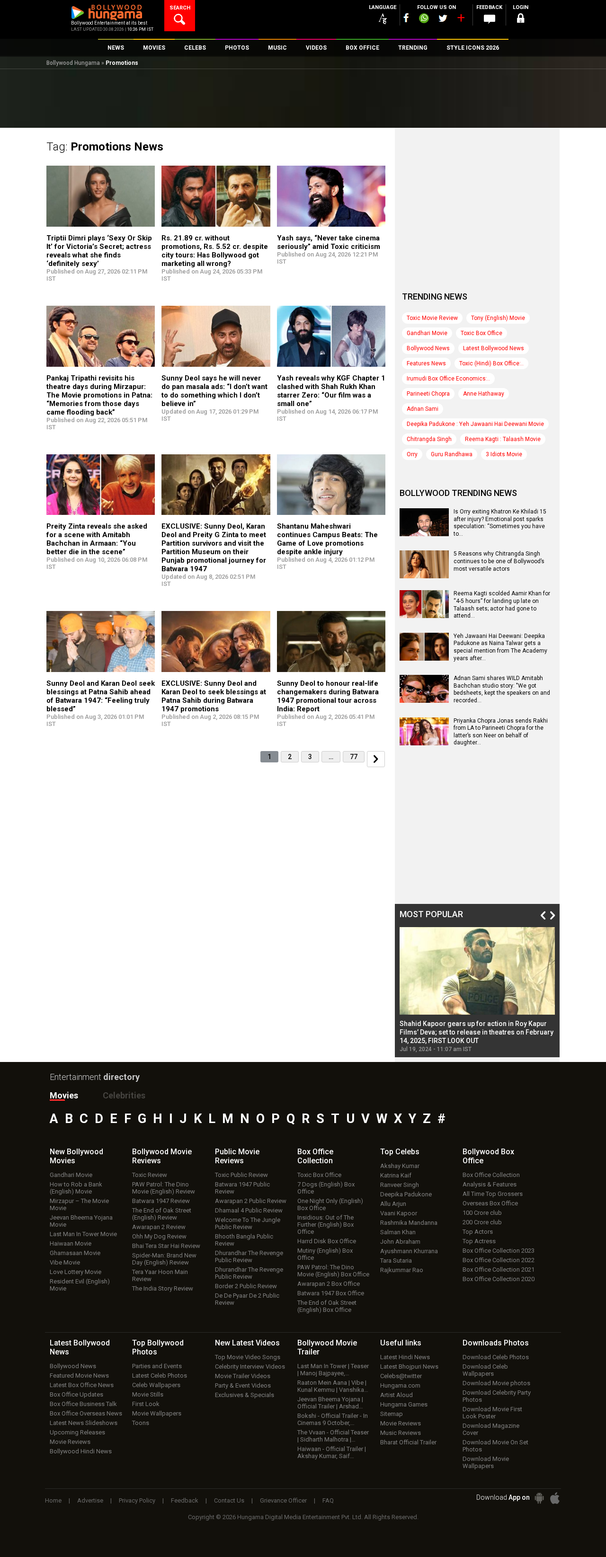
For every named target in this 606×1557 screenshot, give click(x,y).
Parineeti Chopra (428, 393)
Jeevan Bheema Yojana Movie (81, 1221)
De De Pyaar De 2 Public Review (247, 1299)
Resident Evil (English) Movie (80, 1285)
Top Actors (478, 1231)
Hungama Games (404, 1404)
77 (353, 757)
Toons (140, 1422)
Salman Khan (398, 1232)
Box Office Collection (491, 1174)
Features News (426, 363)
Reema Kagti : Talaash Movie (503, 439)
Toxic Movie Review (432, 318)
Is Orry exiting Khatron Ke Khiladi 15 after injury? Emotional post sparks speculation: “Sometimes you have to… (500, 522)
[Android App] (539, 1498)
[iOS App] (555, 1498)
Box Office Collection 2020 (499, 1279)
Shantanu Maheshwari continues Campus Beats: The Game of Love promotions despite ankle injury (327, 539)
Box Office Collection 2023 (499, 1250)
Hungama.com (400, 1385)
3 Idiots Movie (504, 454)
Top (399, 1151)
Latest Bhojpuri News (409, 1366)
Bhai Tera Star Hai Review (166, 1245)
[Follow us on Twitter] (442, 18)
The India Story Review (162, 1288)
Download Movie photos (496, 1383)
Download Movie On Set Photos (495, 1446)
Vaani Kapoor (398, 1213)
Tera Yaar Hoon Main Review (160, 1275)
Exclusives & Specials (244, 1394)
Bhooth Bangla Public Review (244, 1240)
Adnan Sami (422, 409)
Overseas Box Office (490, 1203)
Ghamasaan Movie (75, 1252)
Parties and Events (157, 1366)
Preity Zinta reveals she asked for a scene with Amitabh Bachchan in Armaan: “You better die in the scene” (96, 539)
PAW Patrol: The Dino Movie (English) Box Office (333, 1271)
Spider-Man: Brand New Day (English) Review (164, 1259)
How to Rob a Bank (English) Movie (76, 1188)
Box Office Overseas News (86, 1413)
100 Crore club (482, 1212)
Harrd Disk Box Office (326, 1241)
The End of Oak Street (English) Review (161, 1214)
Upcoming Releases (77, 1432)
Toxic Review (149, 1174)
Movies (64, 1095)
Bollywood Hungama (73, 63)
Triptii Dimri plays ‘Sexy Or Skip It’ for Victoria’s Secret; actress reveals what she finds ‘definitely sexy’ (99, 251)
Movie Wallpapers (156, 1413)
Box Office (315, 1156)
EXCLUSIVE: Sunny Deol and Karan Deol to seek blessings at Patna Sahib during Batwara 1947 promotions (213, 696)
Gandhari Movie (427, 333)
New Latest (247, 1342)
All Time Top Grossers (493, 1193)
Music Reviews (400, 1432)
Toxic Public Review (241, 1174)
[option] (477, 990)
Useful (400, 1342)
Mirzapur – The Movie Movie (79, 1204)
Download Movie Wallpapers (486, 1462)
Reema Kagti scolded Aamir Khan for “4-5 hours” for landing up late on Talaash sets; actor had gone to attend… (502, 604)
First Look (146, 1403)
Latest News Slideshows (83, 1422)
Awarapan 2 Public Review (250, 1200)
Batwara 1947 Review (161, 1200)
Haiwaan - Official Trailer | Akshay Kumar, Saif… (331, 1452)
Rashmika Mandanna (408, 1222)
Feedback (184, 1500)
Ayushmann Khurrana (409, 1251)
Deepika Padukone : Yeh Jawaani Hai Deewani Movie (475, 424)
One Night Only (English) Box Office (330, 1204)
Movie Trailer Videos (242, 1376)
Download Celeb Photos (496, 1357)
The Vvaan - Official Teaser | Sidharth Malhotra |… (333, 1436)
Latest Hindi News (405, 1357)
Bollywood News (428, 348)
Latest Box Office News (82, 1385)
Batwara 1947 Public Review (242, 1188)
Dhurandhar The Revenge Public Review (249, 1256)
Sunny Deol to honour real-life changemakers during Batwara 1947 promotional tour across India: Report (328, 696)
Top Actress (479, 1241)
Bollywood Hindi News (81, 1451)
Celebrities (124, 1095)
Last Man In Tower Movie (83, 1234)
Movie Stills (147, 1394)
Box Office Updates (76, 1394)
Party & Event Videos (243, 1385)
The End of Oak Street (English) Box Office (326, 1306)
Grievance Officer (283, 1500)
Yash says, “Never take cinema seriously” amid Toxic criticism (328, 242)
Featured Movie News (79, 1375)
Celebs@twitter (401, 1376)
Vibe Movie (65, 1262)
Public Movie (237, 1156)
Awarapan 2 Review (159, 1226)
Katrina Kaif (395, 1175)
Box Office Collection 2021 (499, 1269)
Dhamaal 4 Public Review (249, 1210)
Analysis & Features (490, 1184)
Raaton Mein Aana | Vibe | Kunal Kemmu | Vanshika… (332, 1386)
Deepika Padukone (406, 1194)
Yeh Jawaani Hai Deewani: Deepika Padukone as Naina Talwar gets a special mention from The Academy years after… (500, 647)
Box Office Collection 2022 (499, 1260)
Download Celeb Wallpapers (485, 1370)
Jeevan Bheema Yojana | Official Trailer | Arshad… (330, 1403)
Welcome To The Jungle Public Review (247, 1223)
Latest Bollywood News (493, 348)
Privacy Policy (137, 1500)
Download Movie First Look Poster (492, 1413)
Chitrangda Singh (429, 439)
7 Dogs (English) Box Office (326, 1188)
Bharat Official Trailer (408, 1442)
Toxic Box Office (481, 333)
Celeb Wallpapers (156, 1385)
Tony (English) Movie (498, 318)
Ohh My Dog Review (159, 1236)
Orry (412, 454)
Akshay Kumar (399, 1165)
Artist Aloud (396, 1394)
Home (53, 1500)
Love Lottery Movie (75, 1271)
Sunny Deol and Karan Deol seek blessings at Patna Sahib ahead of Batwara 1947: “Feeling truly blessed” (100, 696)
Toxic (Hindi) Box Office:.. (491, 363)
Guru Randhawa (451, 454)
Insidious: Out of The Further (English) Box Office (325, 1224)
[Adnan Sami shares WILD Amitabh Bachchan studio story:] (424, 699)
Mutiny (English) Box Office (325, 1254)
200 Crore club (482, 1222)
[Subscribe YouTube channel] (460, 20)
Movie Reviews (70, 1441)
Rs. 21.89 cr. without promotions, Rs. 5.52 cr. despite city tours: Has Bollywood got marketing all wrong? (214, 251)
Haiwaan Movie (70, 1243)
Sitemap (391, 1413)
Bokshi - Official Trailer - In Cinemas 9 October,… (332, 1419)
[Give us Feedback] (489, 19)
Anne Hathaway (483, 393)
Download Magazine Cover (491, 1429)
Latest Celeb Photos (159, 1375)
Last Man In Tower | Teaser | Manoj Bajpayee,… (333, 1369)
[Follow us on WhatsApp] (424, 19)
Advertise (90, 1500)
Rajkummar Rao (401, 1270)
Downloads (496, 1342)
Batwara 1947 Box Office (330, 1293)
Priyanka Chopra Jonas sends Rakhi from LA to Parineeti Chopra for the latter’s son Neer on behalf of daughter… (501, 731)
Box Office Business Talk (83, 1403)
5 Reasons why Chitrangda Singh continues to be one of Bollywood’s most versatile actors (499, 561)
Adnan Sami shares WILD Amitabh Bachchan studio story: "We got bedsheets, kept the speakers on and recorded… (502, 689)
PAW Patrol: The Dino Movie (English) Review (163, 1188)
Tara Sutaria (396, 1260)
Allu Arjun (393, 1203)
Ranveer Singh (399, 1184)
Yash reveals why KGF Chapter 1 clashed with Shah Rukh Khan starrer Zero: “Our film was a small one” (331, 391)
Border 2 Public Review (246, 1286)
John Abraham (400, 1241)
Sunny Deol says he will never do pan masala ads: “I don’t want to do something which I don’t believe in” (214, 391)
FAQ (328, 1500)
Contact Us (229, 1500)
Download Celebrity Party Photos (497, 1396)
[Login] (520, 20)
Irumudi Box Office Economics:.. (448, 378)
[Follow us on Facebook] (406, 17)
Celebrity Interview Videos (250, 1366)
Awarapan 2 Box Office (328, 1283)
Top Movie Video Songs (247, 1357)
